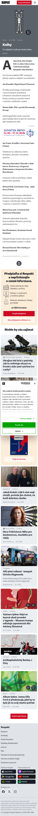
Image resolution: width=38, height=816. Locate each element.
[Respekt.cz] (6, 2)
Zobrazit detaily (26, 418)
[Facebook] (3, 793)
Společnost (6, 489)
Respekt (5, 53)
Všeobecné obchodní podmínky (12, 755)
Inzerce (4, 747)
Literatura (6, 657)
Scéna (4, 40)
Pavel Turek (6, 707)
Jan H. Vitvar (7, 630)
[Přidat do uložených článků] (33, 351)
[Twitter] (9, 793)
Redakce (4, 732)
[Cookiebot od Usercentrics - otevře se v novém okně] (22, 383)
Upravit (17, 431)
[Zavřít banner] (35, 383)
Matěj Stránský (7, 585)
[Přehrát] (28, 351)
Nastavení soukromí (8, 763)
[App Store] (8, 771)
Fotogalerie (6, 568)
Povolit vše (19, 425)
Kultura (5, 611)
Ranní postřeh (9, 529)
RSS (2, 751)
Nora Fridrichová (8, 542)
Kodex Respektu (7, 739)
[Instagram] (15, 793)
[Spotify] (27, 782)
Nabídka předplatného (9, 743)
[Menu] (34, 2)
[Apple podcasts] (27, 771)
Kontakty (4, 736)
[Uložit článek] (28, 32)
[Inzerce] (19, 132)
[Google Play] (8, 777)
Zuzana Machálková (9, 373)
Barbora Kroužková (9, 502)
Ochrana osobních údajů (10, 759)
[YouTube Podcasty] (27, 777)
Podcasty (8, 357)
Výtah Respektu (17, 357)
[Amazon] (8, 782)
